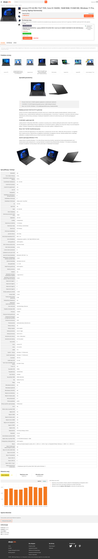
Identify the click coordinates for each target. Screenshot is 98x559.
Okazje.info (3, 5)
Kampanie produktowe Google (35, 552)
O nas (9, 546)
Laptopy (16, 5)
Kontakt (10, 548)
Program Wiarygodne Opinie (14, 550)
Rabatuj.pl (51, 548)
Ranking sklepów (11, 552)
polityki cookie (47, 557)
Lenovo (20, 5)
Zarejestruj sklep (32, 546)
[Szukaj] (30, 1)
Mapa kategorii (52, 546)
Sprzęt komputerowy (10, 5)
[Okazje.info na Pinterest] (80, 546)
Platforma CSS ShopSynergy (34, 550)
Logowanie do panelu (33, 548)
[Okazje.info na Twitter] (70, 546)
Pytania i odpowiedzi (33, 554)
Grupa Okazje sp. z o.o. (18, 557)
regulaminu (40, 557)
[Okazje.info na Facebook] (75, 546)
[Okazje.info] (7, 2)
